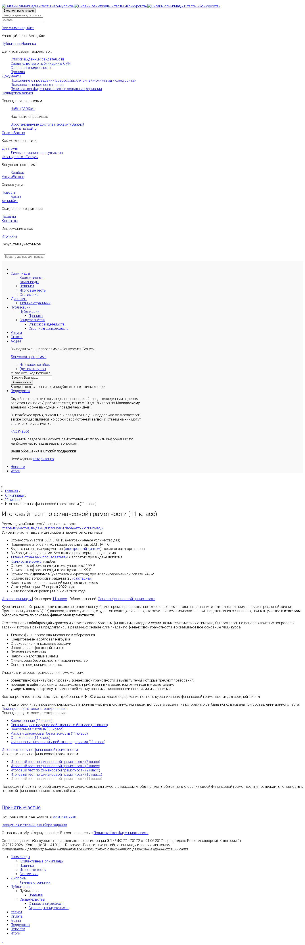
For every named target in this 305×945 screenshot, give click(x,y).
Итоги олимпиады (17, 599)
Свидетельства (32, 320)
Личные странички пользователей (39, 557)
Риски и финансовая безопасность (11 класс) (49, 733)
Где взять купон (33, 369)
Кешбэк (17, 172)
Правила (18, 72)
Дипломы (10, 148)
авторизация (43, 459)
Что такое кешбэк (35, 365)
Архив (16, 197)
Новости (9, 192)
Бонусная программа (28, 357)
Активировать (22, 382)
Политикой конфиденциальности (121, 833)
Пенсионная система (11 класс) (37, 729)
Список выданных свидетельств (37, 59)
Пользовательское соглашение (37, 85)
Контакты (10, 221)
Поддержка (17, 93)
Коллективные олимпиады (32, 280)
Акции (10, 201)
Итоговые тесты (33, 290)
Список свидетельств (47, 324)
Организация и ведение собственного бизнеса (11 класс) (59, 725)
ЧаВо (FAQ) (23, 109)
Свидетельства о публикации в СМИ (41, 63)
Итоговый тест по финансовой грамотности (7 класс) (55, 762)
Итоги (9, 236)
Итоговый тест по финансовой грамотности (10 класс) (56, 774)
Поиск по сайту (23, 128)
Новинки (27, 286)
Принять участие (21, 807)
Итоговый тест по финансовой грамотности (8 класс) (55, 766)
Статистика (29, 294)
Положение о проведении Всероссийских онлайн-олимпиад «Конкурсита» (73, 80)
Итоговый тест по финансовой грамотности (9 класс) (55, 770)
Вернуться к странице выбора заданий (34, 825)
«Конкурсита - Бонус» (20, 157)
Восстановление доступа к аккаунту (47, 124)
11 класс (59, 599)
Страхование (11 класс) (30, 738)
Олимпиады (20, 273)
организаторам (64, 817)
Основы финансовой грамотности (126, 599)
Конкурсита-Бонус (26, 561)
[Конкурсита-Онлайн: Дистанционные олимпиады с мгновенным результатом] (111, 6)
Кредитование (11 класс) (31, 721)
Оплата (13, 133)
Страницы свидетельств (31, 68)
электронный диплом (82, 549)
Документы (11, 76)
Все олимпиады (18, 28)
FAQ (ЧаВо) (20, 431)
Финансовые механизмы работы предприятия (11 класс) (58, 742)
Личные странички (35, 303)
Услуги (13, 177)
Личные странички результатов (37, 153)
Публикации (19, 43)
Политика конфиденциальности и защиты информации (56, 89)
